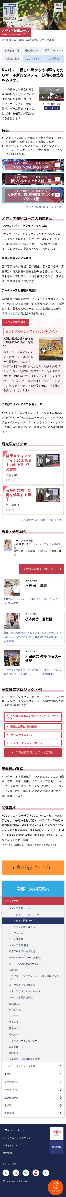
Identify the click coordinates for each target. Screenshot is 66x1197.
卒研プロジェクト (54, 50)
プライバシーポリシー (14, 1130)
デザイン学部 (11, 1089)
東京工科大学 (9, 40)
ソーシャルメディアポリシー (18, 1137)
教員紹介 (13, 1022)
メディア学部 (47, 40)
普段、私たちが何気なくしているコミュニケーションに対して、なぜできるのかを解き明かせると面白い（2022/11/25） (33, 636)
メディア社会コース (24, 926)
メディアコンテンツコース (28, 914)
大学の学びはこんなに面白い (24, 991)
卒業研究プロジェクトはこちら (35, 752)
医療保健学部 (11, 1097)
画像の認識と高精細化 (23, 726)
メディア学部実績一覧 (21, 997)
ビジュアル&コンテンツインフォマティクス (32, 717)
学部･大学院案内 (28, 40)
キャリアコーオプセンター (23, 1040)
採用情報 (7, 1153)
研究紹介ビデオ (33, 50)
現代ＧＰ (13, 1034)
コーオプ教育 (16, 939)
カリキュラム (33, 58)
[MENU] (58, 7)
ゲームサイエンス (21, 734)
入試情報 (54, 58)
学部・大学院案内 (33, 888)
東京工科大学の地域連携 (22, 951)
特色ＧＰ (13, 1028)
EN (13, 1163)
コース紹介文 (52, 107)
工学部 (8, 1074)
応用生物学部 (11, 1081)
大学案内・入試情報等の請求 (24, 1059)
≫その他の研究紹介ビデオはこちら (42, 520)
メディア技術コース (24, 920)
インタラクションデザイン (26, 743)
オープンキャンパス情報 (22, 985)
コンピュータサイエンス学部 (19, 1066)
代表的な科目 (12, 50)
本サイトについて (12, 1145)
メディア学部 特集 (19, 945)
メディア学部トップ (19, 908)
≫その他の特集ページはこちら (45, 207)
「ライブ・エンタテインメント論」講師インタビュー (35, 977)
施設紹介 (13, 1053)
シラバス (13, 1016)
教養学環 (9, 1113)
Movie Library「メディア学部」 (25, 957)
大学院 (8, 1105)
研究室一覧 (15, 1009)
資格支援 (13, 1046)
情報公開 (57, 1147)
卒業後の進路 (12, 58)
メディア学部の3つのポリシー (25, 963)
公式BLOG (14, 1003)
